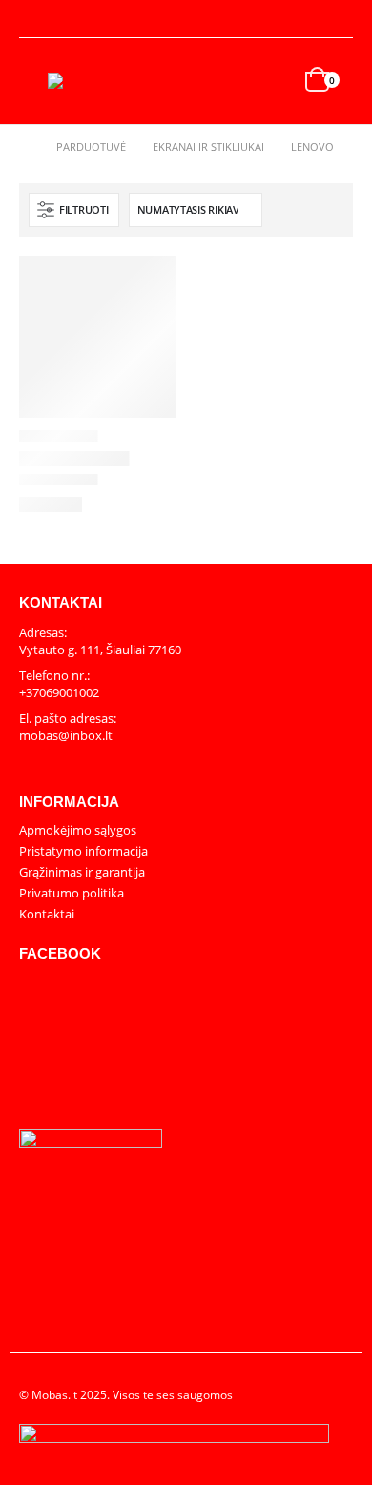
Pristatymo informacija (83, 850)
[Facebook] (339, 19)
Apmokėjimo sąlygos (77, 829)
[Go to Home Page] (24, 146)
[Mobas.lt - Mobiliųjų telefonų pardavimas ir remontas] (86, 81)
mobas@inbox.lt (66, 735)
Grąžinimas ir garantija (82, 871)
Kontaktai (46, 913)
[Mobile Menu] (33, 81)
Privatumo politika (71, 892)
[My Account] (34, 19)
